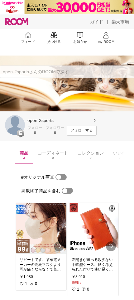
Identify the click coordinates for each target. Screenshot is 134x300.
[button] (15, 125)
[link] (41, 228)
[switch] (61, 177)
